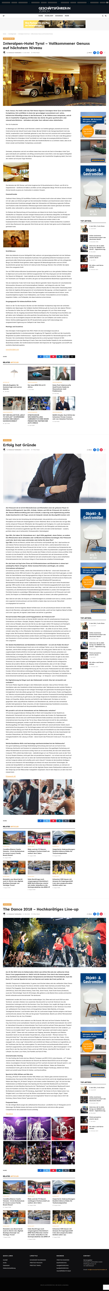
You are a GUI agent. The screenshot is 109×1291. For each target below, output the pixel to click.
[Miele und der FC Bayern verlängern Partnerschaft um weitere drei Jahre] (39, 838)
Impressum (6, 1265)
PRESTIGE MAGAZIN (36, 1262)
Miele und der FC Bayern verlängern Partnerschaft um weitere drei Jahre (39, 851)
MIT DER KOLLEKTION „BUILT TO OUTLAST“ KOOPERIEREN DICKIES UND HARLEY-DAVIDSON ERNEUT (14, 418)
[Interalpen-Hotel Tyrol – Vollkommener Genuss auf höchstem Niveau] (54, 81)
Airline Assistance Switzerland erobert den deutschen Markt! (97, 237)
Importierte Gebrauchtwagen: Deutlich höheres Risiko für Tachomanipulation (64, 851)
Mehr (67, 16)
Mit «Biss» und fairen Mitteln (96, 266)
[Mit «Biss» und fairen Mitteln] (84, 268)
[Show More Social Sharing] (104, 52)
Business (59, 16)
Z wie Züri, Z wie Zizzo (96, 226)
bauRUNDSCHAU (62, 1262)
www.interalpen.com (12, 349)
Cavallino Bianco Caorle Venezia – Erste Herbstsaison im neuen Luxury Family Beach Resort (13, 852)
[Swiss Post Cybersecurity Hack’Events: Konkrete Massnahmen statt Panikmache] (64, 373)
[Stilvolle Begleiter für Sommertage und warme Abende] (14, 373)
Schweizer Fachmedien (14, 52)
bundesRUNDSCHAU (63, 1268)
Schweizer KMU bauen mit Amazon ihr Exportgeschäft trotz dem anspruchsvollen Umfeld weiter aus (63, 882)
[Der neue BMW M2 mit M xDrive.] (39, 373)
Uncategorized (9, 38)
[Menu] (3, 15)
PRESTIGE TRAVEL (35, 1265)
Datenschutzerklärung (9, 1268)
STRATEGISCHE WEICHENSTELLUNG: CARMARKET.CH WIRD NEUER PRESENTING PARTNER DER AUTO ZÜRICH (38, 419)
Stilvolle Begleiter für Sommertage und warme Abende (12, 387)
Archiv (5, 1262)
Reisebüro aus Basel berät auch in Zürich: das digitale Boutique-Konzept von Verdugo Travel (13, 882)
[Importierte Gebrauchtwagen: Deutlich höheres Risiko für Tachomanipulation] (64, 838)
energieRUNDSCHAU (63, 1265)
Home (41, 16)
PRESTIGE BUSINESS (63, 1260)
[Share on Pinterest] (101, 52)
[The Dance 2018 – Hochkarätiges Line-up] (54, 942)
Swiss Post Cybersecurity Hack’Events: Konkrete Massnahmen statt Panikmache (62, 388)
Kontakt (5, 1260)
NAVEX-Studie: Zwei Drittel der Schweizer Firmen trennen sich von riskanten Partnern (64, 417)
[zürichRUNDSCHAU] (54, 9)
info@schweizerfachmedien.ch (97, 1269)
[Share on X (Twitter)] (97, 52)
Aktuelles (6, 382)
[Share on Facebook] (94, 52)
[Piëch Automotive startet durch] (84, 258)
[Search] (105, 16)
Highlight (49, 16)
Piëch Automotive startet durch (95, 256)
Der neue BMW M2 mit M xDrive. (36, 386)
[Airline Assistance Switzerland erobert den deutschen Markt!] (84, 238)
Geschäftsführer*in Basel (64, 1271)
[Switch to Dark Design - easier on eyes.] (103, 16)
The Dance (9, 1114)
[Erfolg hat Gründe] (54, 478)
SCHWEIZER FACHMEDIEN (38, 1260)
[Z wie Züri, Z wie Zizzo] (84, 228)
